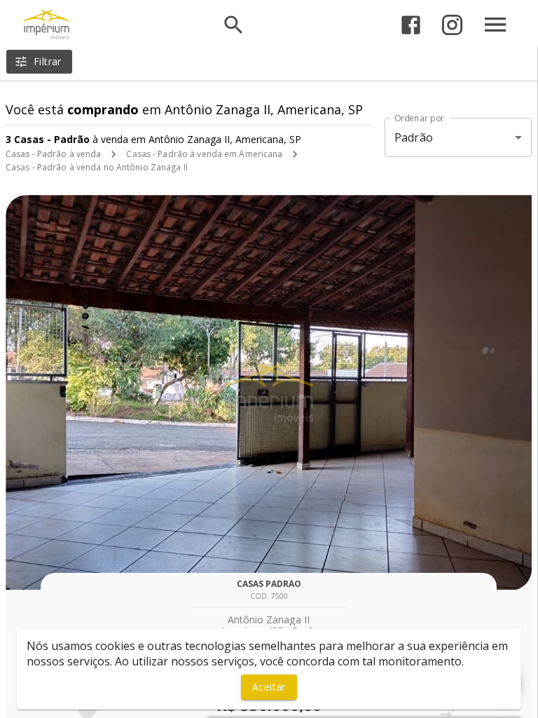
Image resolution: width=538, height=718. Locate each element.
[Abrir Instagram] (452, 25)
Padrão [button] (413, 137)
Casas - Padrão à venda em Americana (204, 154)
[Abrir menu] (495, 24)
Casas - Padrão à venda (53, 154)
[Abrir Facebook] (411, 25)
